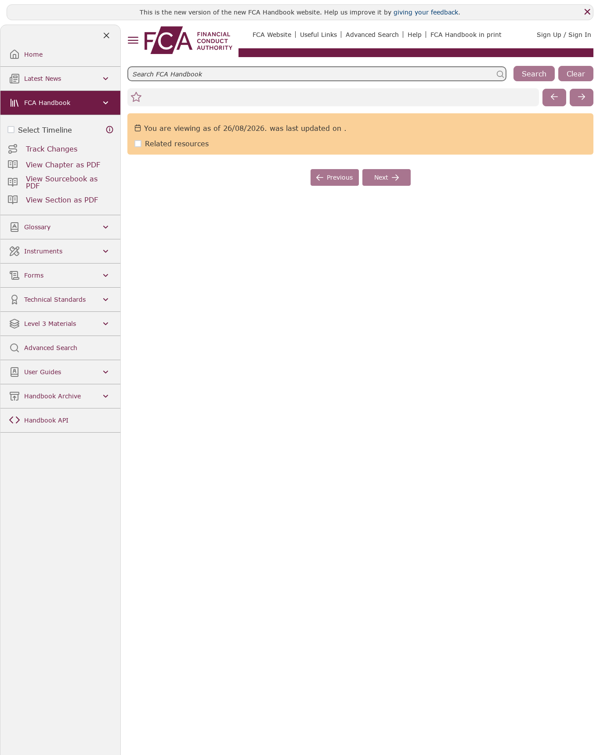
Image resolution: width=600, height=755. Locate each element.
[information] (109, 130)
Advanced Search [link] (372, 34)
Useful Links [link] (318, 34)
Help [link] (415, 34)
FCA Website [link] (272, 34)
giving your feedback (426, 12)
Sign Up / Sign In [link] (564, 34)
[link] (188, 40)
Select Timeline (45, 130)
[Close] (587, 11)
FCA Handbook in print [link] (466, 34)
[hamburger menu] (132, 40)
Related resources (177, 143)
